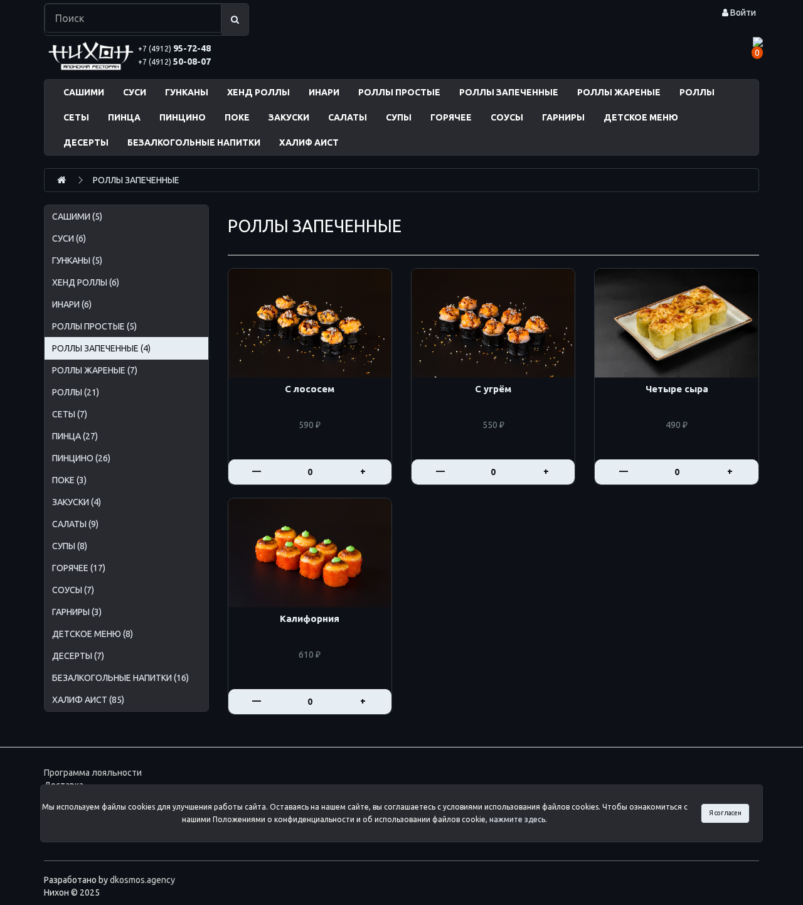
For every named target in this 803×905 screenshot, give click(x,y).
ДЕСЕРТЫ (86, 142)
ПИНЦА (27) (75, 436)
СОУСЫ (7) (73, 590)
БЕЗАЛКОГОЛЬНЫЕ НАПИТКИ (193, 142)
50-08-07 (174, 61)
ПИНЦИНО (182, 117)
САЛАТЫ (347, 117)
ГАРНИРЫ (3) (77, 612)
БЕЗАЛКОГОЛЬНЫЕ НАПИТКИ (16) (120, 678)
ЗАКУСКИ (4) (76, 502)
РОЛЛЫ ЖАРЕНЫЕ (619, 92)
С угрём (493, 389)
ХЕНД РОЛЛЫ (258, 92)
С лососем (309, 389)
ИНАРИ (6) (72, 304)
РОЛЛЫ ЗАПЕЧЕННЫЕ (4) (101, 348)
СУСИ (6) (69, 238)
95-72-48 (174, 48)
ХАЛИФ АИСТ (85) (88, 700)
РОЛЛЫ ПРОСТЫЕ (399, 92)
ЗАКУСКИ (289, 117)
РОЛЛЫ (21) (75, 392)
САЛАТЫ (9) (75, 524)
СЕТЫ (76, 117)
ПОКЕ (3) (69, 480)
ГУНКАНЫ (186, 92)
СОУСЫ (507, 117)
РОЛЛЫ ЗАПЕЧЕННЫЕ (508, 92)
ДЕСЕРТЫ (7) (78, 656)
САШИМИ (83, 92)
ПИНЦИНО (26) (81, 458)
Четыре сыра (677, 389)
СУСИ (134, 92)
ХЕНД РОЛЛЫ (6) (85, 282)
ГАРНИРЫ (563, 117)
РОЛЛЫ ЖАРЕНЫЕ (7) (94, 370)
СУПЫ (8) (69, 546)
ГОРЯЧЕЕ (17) (78, 568)
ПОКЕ (237, 117)
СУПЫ (399, 117)
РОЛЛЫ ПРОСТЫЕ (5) (94, 326)
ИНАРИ (324, 92)
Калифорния (309, 619)
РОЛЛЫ (697, 92)
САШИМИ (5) (77, 217)
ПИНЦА (124, 117)
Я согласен (725, 813)
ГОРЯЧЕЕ (451, 117)
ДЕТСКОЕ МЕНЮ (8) (92, 634)
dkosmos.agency (142, 880)
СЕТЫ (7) (69, 414)
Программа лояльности (93, 773)
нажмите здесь (517, 819)
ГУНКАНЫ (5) (77, 260)
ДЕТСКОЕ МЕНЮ (641, 117)
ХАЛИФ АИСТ (309, 142)
